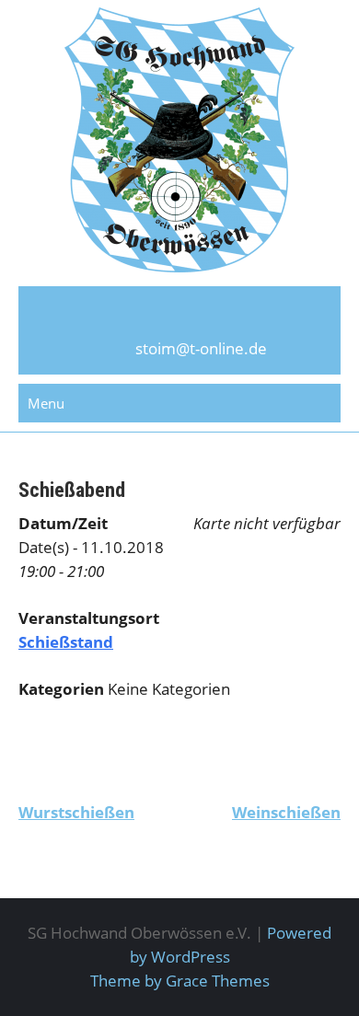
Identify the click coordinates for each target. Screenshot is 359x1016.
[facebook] (179, 318)
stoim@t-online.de (201, 348)
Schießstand (65, 641)
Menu (46, 403)
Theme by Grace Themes (180, 980)
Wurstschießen (76, 812)
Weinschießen (286, 812)
